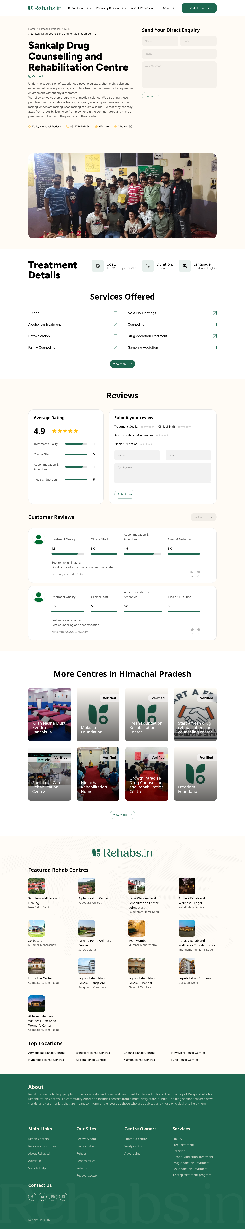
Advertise (169, 8)
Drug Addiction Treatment (191, 1163)
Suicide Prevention (199, 8)
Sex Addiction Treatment (190, 1169)
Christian (179, 1151)
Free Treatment (183, 1145)
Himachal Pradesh (50, 28)
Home (32, 28)
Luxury (177, 1139)
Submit (150, 96)
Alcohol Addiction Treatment (193, 1157)
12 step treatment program (192, 1175)
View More (120, 364)
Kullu (67, 28)
